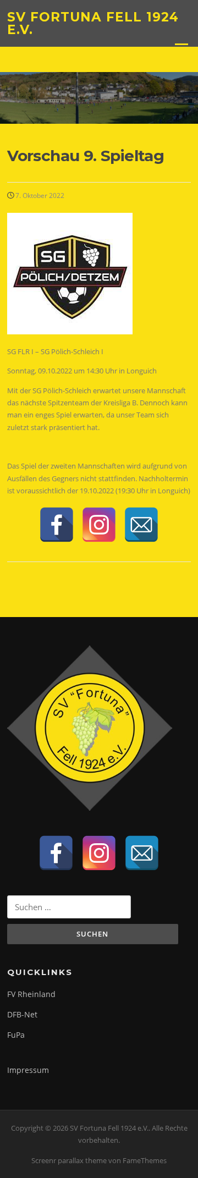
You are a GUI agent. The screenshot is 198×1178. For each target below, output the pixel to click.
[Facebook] (56, 524)
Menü (181, 48)
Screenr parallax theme (69, 1160)
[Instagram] (99, 524)
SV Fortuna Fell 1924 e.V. (93, 23)
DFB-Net (22, 1014)
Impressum (28, 1070)
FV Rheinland (31, 994)
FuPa (16, 1035)
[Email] (141, 524)
